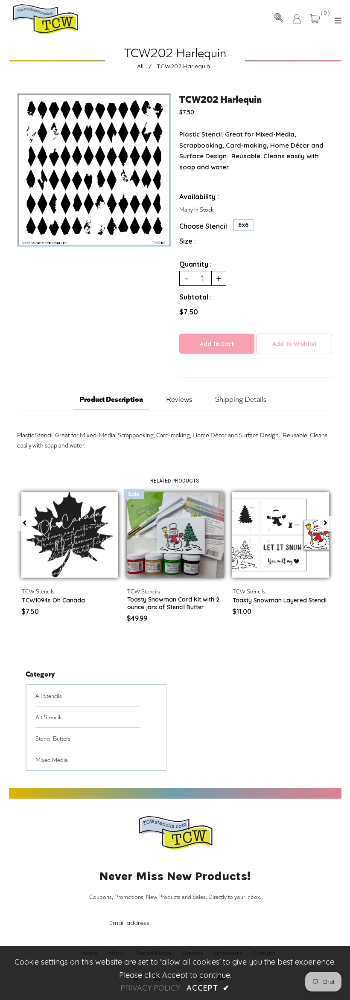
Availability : (199, 196)
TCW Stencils (38, 591)
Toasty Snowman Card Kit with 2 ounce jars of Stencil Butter (173, 603)
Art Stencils (49, 717)
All (140, 66)
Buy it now (256, 368)
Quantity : (195, 264)
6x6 (243, 225)
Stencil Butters (52, 738)
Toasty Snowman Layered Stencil (280, 600)
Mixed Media (51, 760)
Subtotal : (195, 297)
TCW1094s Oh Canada (53, 600)
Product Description (111, 398)
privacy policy (150, 988)
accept (208, 988)
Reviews (179, 399)
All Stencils (48, 696)
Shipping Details (240, 399)
